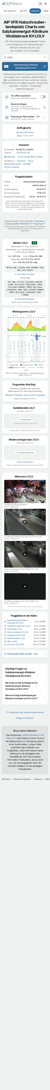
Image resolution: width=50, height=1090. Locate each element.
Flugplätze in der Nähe (25, 615)
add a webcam (37, 606)
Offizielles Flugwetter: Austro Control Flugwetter (25, 395)
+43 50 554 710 (23, 153)
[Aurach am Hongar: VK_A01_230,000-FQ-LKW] (25, 554)
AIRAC (24, 83)
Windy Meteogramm (12, 164)
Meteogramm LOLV (25, 311)
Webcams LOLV (25, 476)
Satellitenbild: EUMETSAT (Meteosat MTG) (25, 430)
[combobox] (25, 57)
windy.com (27, 606)
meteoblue (23, 373)
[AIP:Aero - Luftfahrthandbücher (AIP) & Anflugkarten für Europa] (12, 3)
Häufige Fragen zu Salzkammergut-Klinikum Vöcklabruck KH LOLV (25, 672)
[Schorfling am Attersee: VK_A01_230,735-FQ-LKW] (25, 522)
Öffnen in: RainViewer (25, 462)
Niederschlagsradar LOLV (25, 439)
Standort (25, 145)
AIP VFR (23, 11)
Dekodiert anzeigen (25, 274)
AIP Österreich (10, 11)
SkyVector (21, 161)
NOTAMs (27, 164)
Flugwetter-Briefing (25, 384)
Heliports (35, 11)
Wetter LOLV (21, 242)
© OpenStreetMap (37, 465)
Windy (30, 161)
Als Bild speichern (37, 373)
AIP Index (6, 779)
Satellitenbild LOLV (25, 407)
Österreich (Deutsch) (22, 779)
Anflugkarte (25, 127)
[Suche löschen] (45, 57)
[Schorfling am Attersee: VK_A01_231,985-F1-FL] (25, 586)
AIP (5, 80)
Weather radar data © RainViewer (18, 465)
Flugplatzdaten (25, 176)
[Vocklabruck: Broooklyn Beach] (25, 491)
